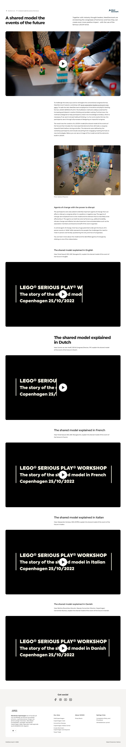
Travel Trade (57, 732)
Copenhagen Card (59, 721)
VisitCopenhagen (59, 718)
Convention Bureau (60, 723)
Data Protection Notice (113, 742)
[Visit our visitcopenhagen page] (60, 699)
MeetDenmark (11, 10)
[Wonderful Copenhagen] (14, 710)
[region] (63, 63)
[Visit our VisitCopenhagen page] (55, 699)
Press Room (78, 718)
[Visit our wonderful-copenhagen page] (70, 699)
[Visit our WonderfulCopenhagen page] (65, 699)
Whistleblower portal (103, 722)
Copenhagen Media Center (62, 725)
